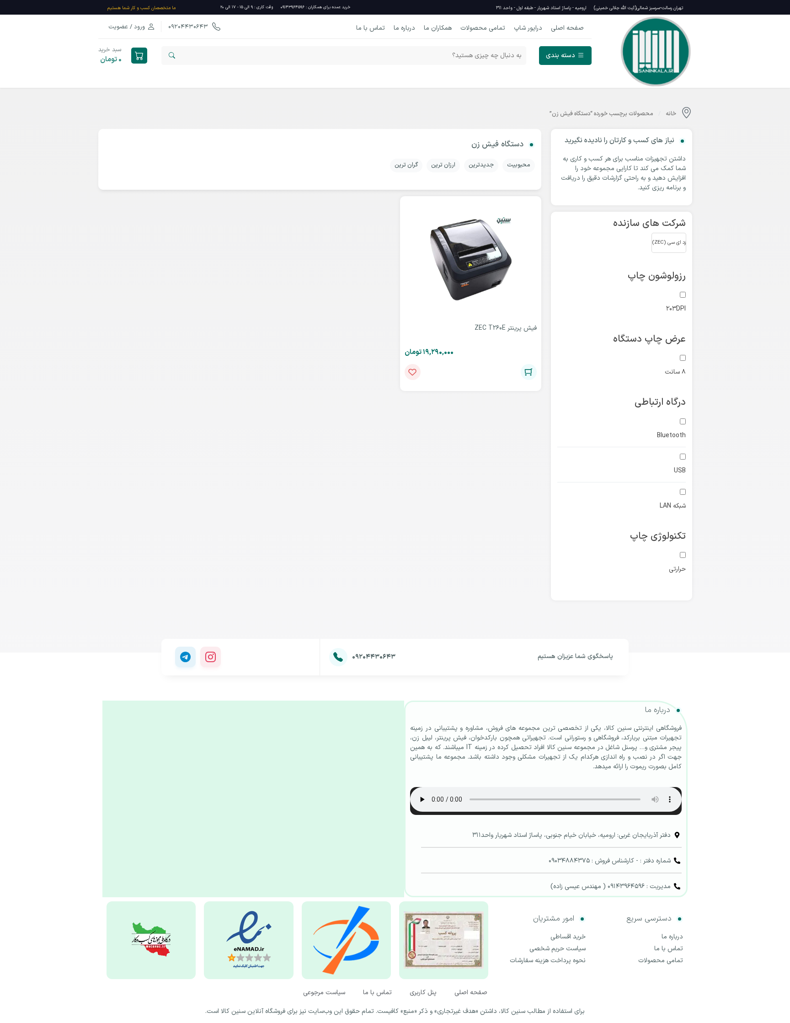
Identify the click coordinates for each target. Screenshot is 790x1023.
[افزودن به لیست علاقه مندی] (413, 372)
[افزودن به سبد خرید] (529, 372)
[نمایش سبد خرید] (139, 56)
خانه (671, 113)
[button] (669, 243)
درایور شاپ (528, 28)
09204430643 (189, 27)
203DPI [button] (676, 309)
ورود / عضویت (126, 27)
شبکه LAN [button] (673, 506)
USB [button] (680, 471)
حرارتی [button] (677, 569)
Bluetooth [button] (671, 435)
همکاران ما (438, 28)
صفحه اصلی (567, 28)
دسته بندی (560, 55)
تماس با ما (370, 28)
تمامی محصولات (482, 28)
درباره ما (404, 28)
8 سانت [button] (675, 372)
